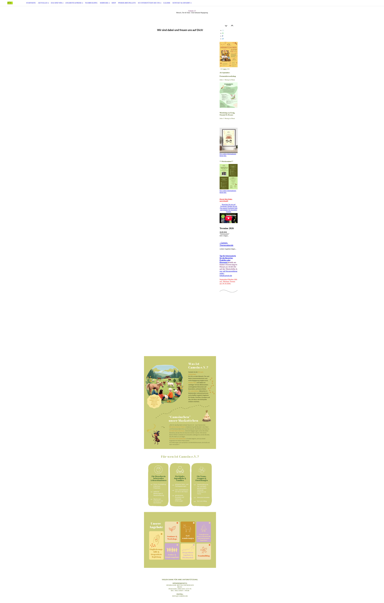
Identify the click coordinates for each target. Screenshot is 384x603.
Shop (114, 3)
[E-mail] (223, 30)
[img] (10, 3)
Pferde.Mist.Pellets (127, 3)
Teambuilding (91, 3)
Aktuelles (43, 3)
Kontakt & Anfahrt (181, 3)
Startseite (31, 3)
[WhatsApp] (223, 33)
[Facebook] (222, 36)
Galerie (166, 3)
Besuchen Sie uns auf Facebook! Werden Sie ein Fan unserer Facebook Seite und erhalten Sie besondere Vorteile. (228, 208)
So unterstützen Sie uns (149, 3)
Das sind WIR (56, 3)
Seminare (104, 3)
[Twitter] (223, 39)
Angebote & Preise (73, 3)
